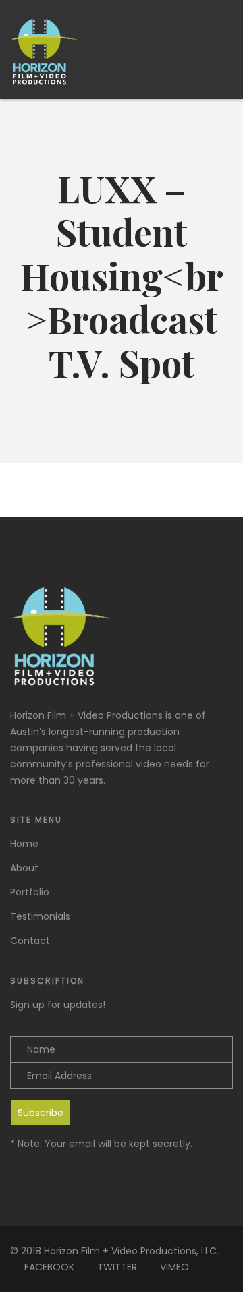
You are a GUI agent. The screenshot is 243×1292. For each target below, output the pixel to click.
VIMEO (174, 1267)
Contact (30, 940)
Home (24, 843)
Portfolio (29, 892)
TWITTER (117, 1267)
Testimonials (40, 916)
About (24, 868)
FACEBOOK (49, 1267)
